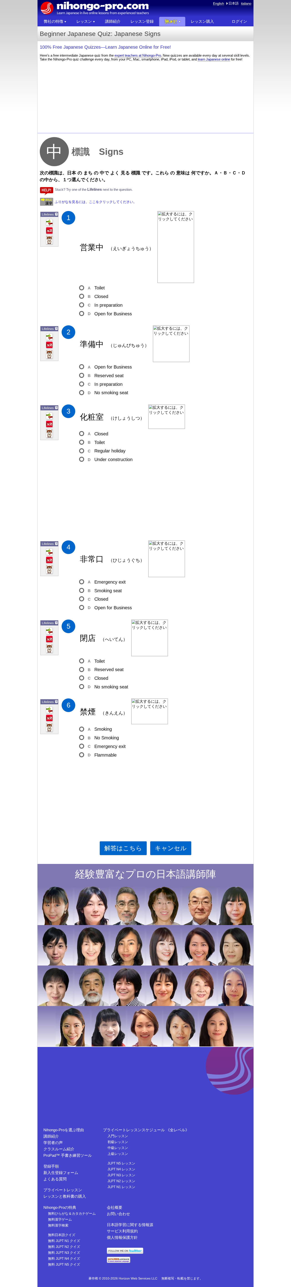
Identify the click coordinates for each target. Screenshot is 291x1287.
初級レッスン (118, 1142)
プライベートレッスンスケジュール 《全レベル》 (146, 1130)
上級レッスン (118, 1154)
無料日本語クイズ (61, 1235)
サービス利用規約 (122, 1231)
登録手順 (51, 1166)
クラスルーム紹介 (58, 1149)
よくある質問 (55, 1179)
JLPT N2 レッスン (121, 1181)
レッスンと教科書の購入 (64, 1196)
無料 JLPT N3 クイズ (64, 1252)
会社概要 (114, 1207)
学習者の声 (53, 1143)
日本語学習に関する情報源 (130, 1225)
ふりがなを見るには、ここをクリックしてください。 (96, 202)
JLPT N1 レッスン (121, 1187)
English (218, 3)
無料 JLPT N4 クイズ (64, 1258)
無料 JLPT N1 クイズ (64, 1241)
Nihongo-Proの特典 (59, 1207)
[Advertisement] (145, 96)
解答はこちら (123, 848)
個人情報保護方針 (122, 1237)
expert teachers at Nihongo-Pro (138, 55)
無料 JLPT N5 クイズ (64, 1264)
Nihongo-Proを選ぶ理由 (63, 1130)
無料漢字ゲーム (60, 1219)
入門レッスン (118, 1136)
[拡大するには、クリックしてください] (175, 247)
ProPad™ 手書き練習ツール (67, 1155)
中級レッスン (118, 1148)
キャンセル (171, 848)
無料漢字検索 (58, 1225)
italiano (246, 3)
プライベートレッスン (62, 1190)
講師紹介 (51, 1136)
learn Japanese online (214, 59)
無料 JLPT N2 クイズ (64, 1247)
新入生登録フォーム (60, 1173)
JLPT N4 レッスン (121, 1169)
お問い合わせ (118, 1214)
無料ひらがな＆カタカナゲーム (72, 1213)
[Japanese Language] (118, 1261)
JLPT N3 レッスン (121, 1175)
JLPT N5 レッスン (121, 1163)
